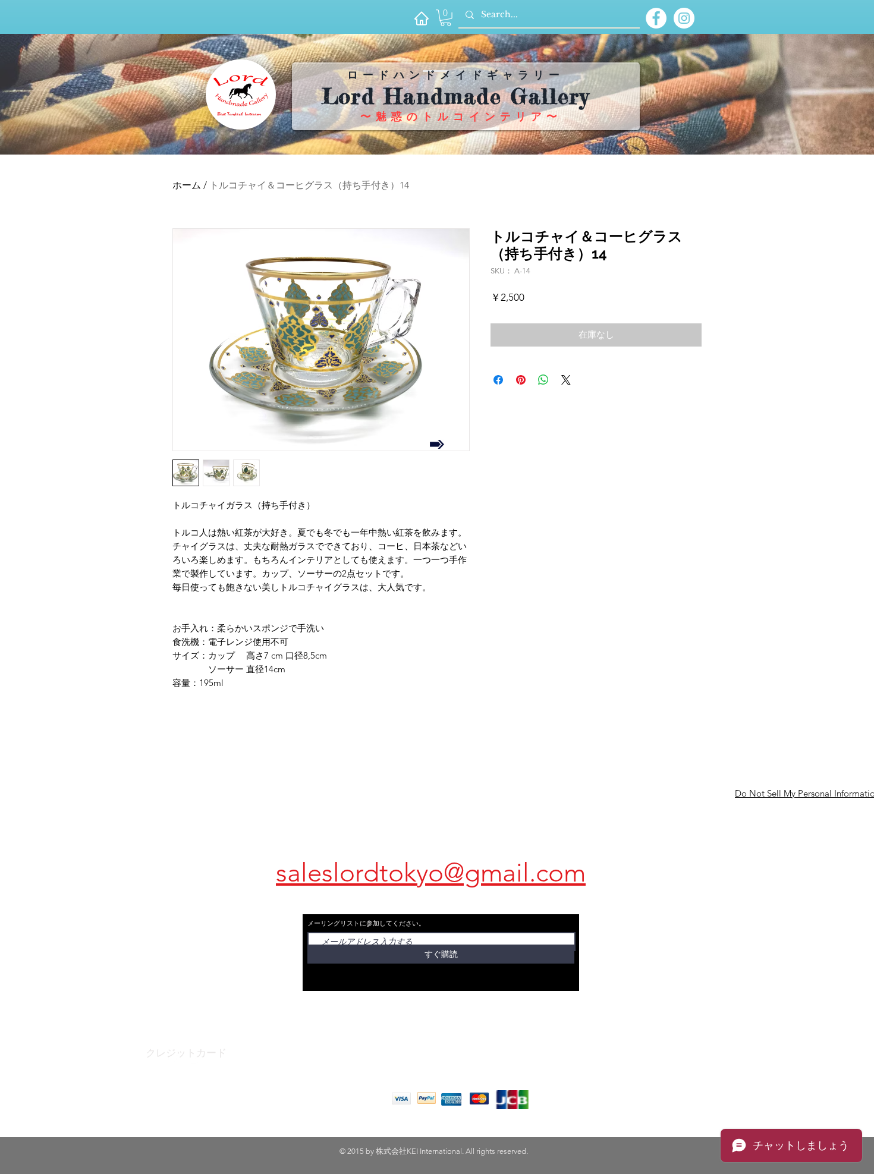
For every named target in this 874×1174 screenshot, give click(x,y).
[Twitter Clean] (195, 1059)
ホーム (186, 185)
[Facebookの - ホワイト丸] (656, 18)
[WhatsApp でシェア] (543, 380)
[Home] (421, 18)
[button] (445, 18)
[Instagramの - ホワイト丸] (684, 18)
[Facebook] (171, 1059)
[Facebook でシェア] (498, 380)
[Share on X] (566, 380)
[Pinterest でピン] (521, 380)
